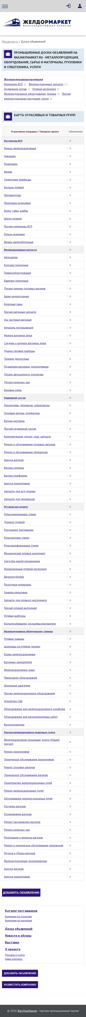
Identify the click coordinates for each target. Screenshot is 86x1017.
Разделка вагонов (15, 806)
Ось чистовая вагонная (18, 320)
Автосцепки (11, 257)
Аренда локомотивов (17, 483)
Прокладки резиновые (17, 203)
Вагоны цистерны (14, 421)
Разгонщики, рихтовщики (18, 530)
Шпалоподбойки (14, 577)
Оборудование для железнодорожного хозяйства (34, 709)
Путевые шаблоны (15, 616)
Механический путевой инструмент (24, 553)
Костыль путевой (14, 187)
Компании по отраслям (18, 916)
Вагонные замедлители (18, 662)
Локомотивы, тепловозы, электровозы (27, 405)
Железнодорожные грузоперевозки (25, 861)
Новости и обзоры (18, 935)
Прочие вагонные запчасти (20, 312)
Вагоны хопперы (14, 468)
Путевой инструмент (44, 89)
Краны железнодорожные (19, 654)
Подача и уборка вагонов (19, 853)
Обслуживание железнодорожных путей (28, 798)
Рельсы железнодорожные (20, 148)
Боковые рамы (13, 390)
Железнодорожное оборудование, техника (30, 94)
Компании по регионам (18, 920)
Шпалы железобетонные (18, 242)
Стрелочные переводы (17, 179)
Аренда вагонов (14, 460)
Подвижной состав (15, 89)
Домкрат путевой (14, 522)
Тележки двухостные (16, 359)
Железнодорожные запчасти (46, 84)
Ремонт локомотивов (16, 751)
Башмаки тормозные (16, 280)
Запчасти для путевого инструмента (25, 600)
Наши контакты (13, 959)
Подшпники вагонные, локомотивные (26, 366)
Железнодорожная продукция (23, 79)
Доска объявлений (18, 929)
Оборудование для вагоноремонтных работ (31, 717)
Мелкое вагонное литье (18, 335)
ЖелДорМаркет (27, 1011)
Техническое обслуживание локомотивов (29, 759)
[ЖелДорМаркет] (37, 22)
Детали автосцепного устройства (23, 374)
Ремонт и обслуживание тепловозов (26, 452)
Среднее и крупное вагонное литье (25, 343)
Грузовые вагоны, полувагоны (22, 413)
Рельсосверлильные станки (20, 514)
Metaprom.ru (10, 41)
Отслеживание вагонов (18, 814)
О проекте (12, 949)
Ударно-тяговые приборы (19, 351)
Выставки (12, 942)
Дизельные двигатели (17, 685)
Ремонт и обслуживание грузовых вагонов (29, 444)
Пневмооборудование (17, 273)
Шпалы (8, 171)
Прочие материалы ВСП (18, 226)
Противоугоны (12, 195)
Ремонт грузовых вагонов (19, 767)
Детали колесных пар (17, 382)
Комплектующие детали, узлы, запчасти (27, 436)
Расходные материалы (17, 584)
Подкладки (10, 164)
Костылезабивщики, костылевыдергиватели (30, 623)
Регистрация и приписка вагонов (23, 837)
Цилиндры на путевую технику (22, 646)
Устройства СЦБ (13, 701)
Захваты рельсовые (15, 592)
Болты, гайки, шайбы (16, 211)
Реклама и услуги (15, 955)
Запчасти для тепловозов (19, 499)
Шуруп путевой (13, 218)
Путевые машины (14, 639)
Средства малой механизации (22, 561)
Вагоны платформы (15, 475)
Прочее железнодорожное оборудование (29, 693)
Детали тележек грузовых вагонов (24, 288)
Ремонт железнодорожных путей (24, 790)
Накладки (10, 156)
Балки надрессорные (16, 296)
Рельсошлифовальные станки (21, 545)
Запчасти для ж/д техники (19, 491)
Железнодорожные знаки (19, 670)
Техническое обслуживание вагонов (26, 775)
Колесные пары (13, 304)
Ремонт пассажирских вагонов (22, 822)
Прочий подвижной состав (20, 428)
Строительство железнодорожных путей (28, 783)
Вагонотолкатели (14, 724)
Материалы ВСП (13, 84)
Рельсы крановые (14, 234)
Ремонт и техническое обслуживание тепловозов (33, 845)
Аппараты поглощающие (18, 327)
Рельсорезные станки (16, 537)
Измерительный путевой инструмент (25, 569)
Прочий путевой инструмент (20, 608)
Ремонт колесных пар (17, 830)
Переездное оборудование (20, 677)
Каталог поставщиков (21, 911)
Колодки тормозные (16, 265)
